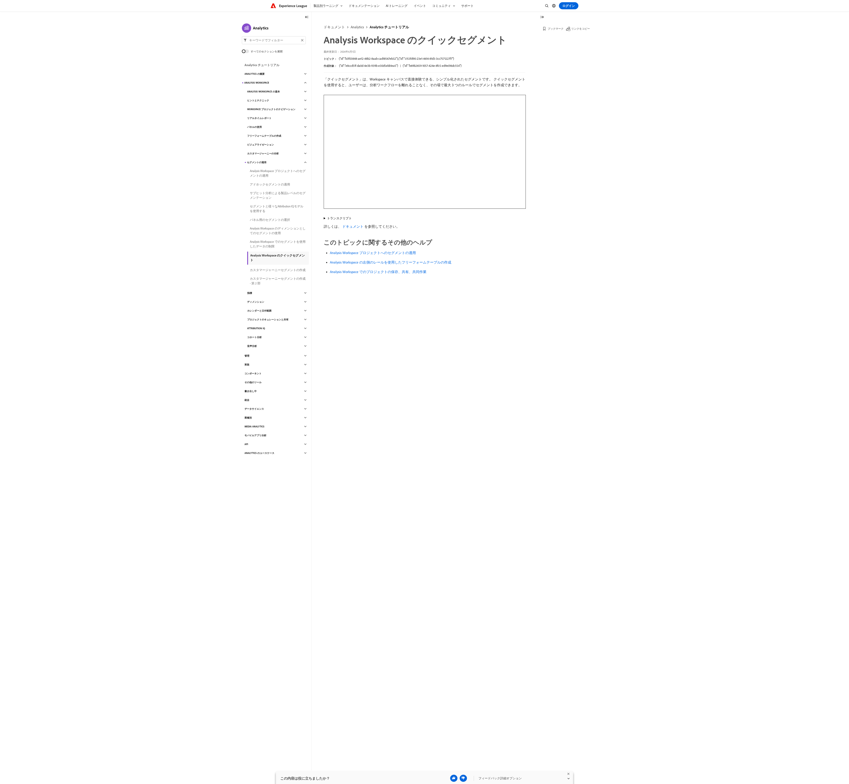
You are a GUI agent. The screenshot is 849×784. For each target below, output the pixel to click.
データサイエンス (254, 408)
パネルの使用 (254, 126)
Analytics (357, 27)
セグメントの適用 (256, 162)
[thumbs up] (453, 778)
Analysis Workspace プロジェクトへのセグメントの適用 (373, 252)
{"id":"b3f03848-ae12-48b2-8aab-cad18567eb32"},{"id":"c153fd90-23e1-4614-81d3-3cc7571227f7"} (396, 59)
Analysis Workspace (256, 82)
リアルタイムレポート (259, 118)
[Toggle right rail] (542, 17)
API (246, 444)
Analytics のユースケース (259, 453)
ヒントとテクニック (258, 100)
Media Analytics (254, 426)
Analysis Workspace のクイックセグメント (277, 257)
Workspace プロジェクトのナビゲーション (271, 109)
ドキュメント (334, 27)
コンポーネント (253, 373)
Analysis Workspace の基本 (263, 91)
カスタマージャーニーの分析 (263, 153)
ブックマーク (556, 28)
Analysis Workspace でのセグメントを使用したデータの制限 (278, 244)
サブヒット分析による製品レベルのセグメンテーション (278, 195)
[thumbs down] (463, 778)
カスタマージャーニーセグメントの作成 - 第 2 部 (278, 281)
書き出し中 (251, 391)
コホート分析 (254, 337)
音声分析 (252, 346)
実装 (247, 364)
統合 (247, 400)
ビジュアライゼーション (260, 144)
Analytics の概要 (255, 73)
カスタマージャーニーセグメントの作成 (278, 270)
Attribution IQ (256, 328)
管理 (247, 355)
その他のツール (253, 382)
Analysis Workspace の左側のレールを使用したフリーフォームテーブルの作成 (390, 262)
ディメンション (255, 301)
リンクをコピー (580, 28)
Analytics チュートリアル (389, 27)
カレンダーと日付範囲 (259, 310)
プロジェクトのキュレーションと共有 (268, 319)
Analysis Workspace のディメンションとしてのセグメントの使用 (278, 230)
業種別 (248, 417)
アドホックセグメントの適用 (270, 184)
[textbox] (274, 40)
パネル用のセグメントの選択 (270, 220)
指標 (249, 292)
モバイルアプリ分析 (255, 435)
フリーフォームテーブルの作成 (264, 135)
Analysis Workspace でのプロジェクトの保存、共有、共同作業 (378, 272)
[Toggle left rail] (307, 17)
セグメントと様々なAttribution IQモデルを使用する (276, 208)
